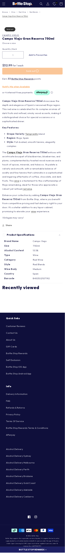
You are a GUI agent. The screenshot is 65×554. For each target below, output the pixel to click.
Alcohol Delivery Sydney (18, 456)
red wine (27, 188)
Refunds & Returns (15, 407)
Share (9, 225)
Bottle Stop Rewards (22, 78)
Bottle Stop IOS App (16, 367)
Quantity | (7, 49)
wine (16, 180)
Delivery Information (17, 394)
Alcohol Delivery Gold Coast (20, 483)
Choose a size (9, 43)
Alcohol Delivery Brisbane (19, 476)
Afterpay (10, 435)
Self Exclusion (13, 360)
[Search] (41, 4)
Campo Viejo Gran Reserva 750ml (15, 16)
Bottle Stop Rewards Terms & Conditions (27, 428)
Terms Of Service (15, 421)
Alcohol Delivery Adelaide (19, 490)
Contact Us (12, 333)
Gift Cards (11, 346)
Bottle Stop (35, 536)
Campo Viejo (10, 35)
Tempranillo (31, 133)
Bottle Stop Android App (18, 373)
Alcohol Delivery (14, 449)
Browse (5, 12)
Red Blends (34, 12)
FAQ (8, 401)
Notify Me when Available (16, 86)
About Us (10, 339)
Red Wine (22, 12)
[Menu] (3, 4)
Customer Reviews (15, 326)
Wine (13, 12)
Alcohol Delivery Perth (17, 469)
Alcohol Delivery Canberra (20, 496)
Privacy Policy (13, 414)
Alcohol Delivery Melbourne (20, 462)
